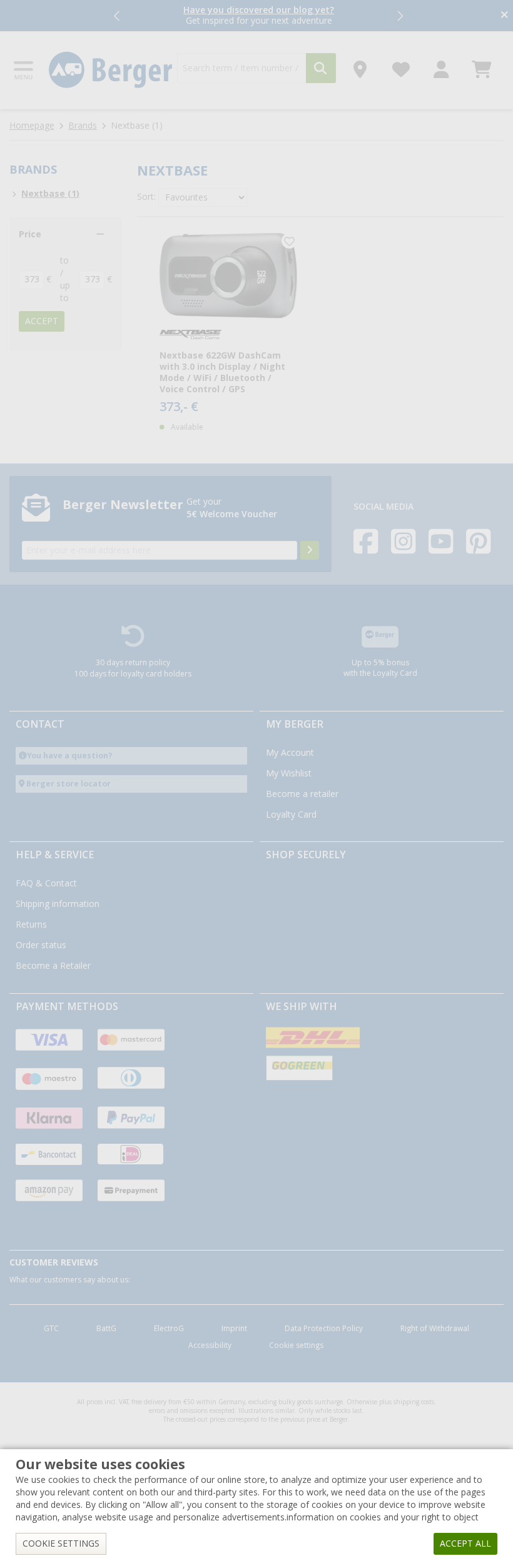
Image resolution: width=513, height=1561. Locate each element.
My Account (290, 753)
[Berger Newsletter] (309, 550)
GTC (51, 1328)
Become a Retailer (53, 966)
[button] (117, 15)
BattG (106, 1328)
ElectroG (169, 1328)
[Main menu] (24, 70)
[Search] (321, 68)
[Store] (360, 66)
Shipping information (57, 904)
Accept (41, 321)
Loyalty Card (291, 815)
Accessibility (209, 1345)
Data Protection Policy (324, 1328)
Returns (31, 924)
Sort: (146, 197)
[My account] (441, 66)
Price (30, 234)
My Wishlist (289, 773)
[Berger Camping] (111, 70)
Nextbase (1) (50, 194)
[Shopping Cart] (482, 66)
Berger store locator (68, 783)
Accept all (465, 1544)
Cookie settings (296, 1345)
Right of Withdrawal (434, 1328)
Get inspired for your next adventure (258, 15)
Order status (41, 945)
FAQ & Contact (46, 883)
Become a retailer (302, 794)
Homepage (31, 126)
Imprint (234, 1328)
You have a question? (70, 755)
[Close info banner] (504, 15)
